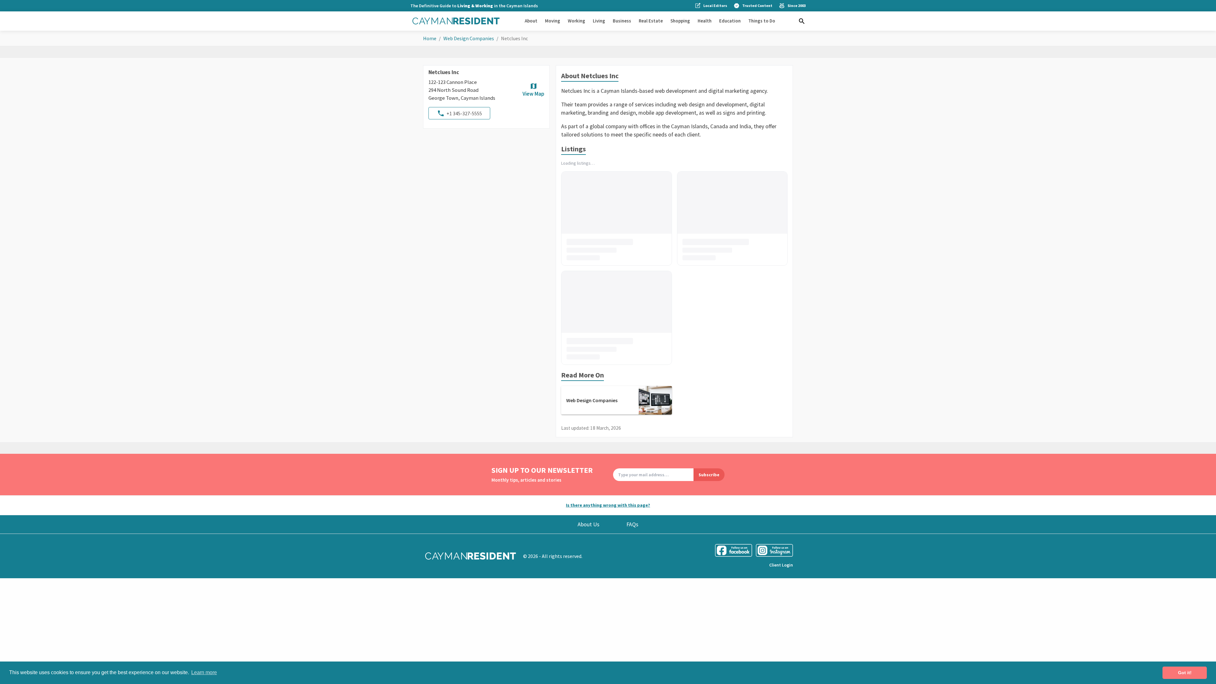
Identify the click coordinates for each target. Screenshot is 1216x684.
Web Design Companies (468, 38)
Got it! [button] (1185, 672)
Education (730, 21)
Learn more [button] (204, 672)
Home (429, 38)
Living (599, 21)
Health (705, 21)
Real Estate (651, 21)
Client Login (781, 565)
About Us (588, 524)
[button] (802, 21)
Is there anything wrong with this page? (608, 505)
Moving (552, 21)
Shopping (680, 21)
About (531, 21)
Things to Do (761, 21)
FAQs (632, 524)
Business (622, 21)
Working (576, 21)
